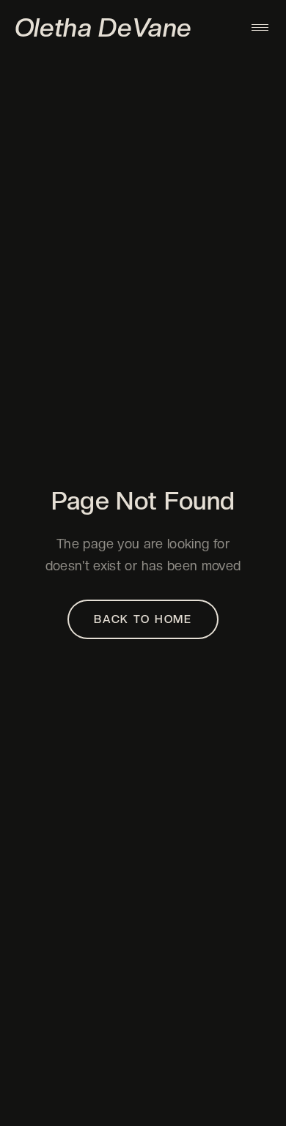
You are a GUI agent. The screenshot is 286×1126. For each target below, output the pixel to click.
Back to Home (143, 619)
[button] (260, 27)
